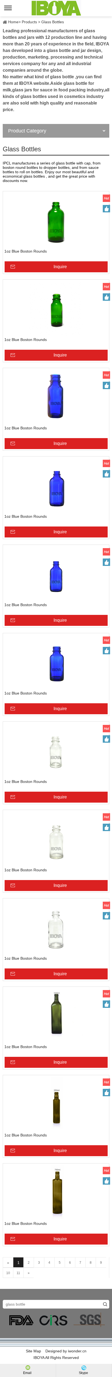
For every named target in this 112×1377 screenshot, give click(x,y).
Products (29, 22)
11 (18, 1273)
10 (8, 1273)
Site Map (33, 1351)
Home (13, 22)
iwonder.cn (77, 1351)
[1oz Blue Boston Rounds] (56, 220)
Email (27, 1373)
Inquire (60, 266)
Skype (83, 1373)
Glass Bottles (52, 22)
